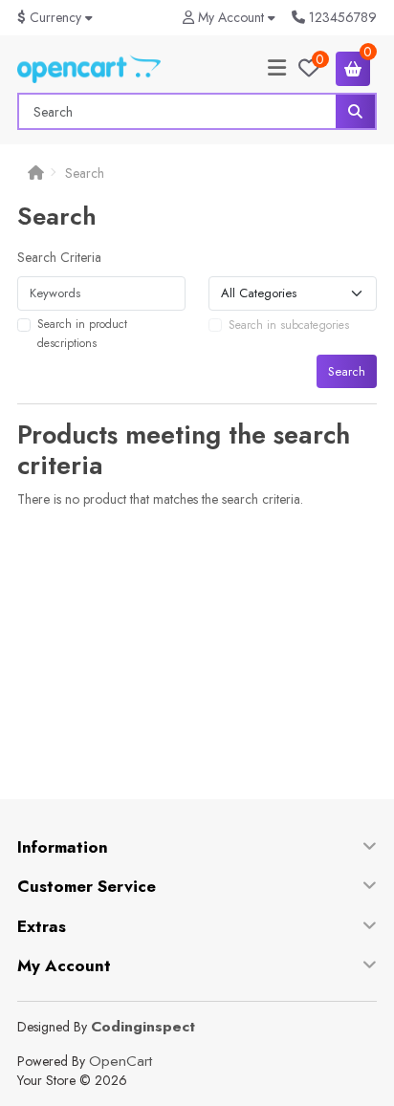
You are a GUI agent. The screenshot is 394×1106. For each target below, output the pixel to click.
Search (84, 173)
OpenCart (120, 1061)
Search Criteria (59, 257)
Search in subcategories (289, 325)
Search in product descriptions (82, 333)
